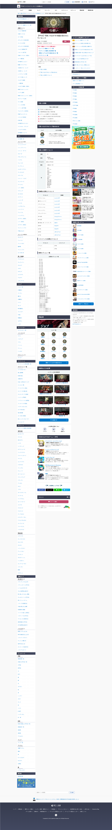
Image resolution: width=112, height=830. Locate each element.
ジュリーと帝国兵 (22, 397)
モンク (19, 305)
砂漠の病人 (20, 375)
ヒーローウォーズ (49, 457)
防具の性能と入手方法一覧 (24, 723)
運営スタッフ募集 (29, 809)
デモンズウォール (22, 156)
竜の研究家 (20, 412)
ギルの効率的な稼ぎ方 (23, 591)
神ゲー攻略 (20, 13)
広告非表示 (77, 2)
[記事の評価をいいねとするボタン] (53, 429)
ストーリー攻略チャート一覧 (46, 48)
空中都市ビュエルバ (22, 61)
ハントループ (21, 422)
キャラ (38, 10)
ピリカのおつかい (22, 369)
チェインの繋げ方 (22, 640)
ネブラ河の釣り (21, 409)
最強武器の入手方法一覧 (80, 61)
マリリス (20, 458)
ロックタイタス (21, 539)
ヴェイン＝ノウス (22, 227)
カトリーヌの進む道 (22, 391)
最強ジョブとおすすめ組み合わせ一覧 (48, 53)
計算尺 (19, 711)
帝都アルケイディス (22, 114)
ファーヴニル (21, 526)
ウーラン (20, 293)
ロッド (19, 702)
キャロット (20, 554)
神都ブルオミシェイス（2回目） (25, 95)
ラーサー (20, 357)
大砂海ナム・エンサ (22, 71)
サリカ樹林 (20, 101)
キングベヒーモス (22, 563)
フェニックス (21, 249)
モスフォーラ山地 (22, 98)
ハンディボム (21, 714)
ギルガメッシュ (21, 557)
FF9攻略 (75, 111)
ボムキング (20, 237)
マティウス (20, 175)
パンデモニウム (21, 206)
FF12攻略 (75, 117)
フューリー (20, 240)
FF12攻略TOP (53, 420)
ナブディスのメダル (22, 406)
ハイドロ (20, 203)
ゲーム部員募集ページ (78, 83)
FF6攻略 (75, 96)
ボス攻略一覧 (21, 138)
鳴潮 (46, 473)
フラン (19, 342)
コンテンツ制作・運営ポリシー (42, 809)
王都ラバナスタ (21, 34)
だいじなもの (21, 757)
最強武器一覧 (21, 658)
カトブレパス (21, 523)
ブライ (19, 489)
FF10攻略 (75, 114)
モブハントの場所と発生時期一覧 (47, 50)
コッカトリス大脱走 (22, 403)
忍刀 (19, 674)
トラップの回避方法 (22, 603)
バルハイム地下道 (22, 52)
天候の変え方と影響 (22, 606)
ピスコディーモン (22, 517)
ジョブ (21, 10)
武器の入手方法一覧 (22, 661)
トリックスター (21, 548)
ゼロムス (20, 271)
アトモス (20, 483)
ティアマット (21, 166)
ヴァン (19, 335)
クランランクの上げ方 (23, 581)
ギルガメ (20, 545)
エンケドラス (21, 461)
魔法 (19, 751)
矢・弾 (19, 717)
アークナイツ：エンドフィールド (53, 441)
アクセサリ (20, 736)
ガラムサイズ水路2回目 (23, 46)
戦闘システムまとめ (22, 631)
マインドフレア (21, 477)
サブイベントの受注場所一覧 (24, 364)
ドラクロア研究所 (22, 117)
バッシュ (20, 345)
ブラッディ (20, 480)
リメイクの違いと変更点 (23, 612)
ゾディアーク (57, 232)
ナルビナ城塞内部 (22, 30)
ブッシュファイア (22, 144)
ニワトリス (20, 536)
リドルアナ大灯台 (22, 129)
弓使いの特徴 (43, 69)
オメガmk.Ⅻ (21, 252)
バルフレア (20, 339)
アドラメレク (21, 259)
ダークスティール (22, 492)
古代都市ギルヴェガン (23, 123)
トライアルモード (22, 650)
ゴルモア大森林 (21, 80)
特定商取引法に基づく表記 (76, 809)
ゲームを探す (29, 811)
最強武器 (82, 10)
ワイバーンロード (22, 455)
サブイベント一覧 (43, 55)
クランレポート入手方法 (23, 585)
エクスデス (20, 274)
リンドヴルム (21, 498)
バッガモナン (21, 560)
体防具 (19, 733)
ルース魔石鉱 (21, 58)
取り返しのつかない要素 (23, 594)
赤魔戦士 (20, 299)
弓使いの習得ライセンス (46, 75)
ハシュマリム (21, 215)
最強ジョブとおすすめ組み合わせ (54, 362)
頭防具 (19, 730)
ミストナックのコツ (22, 637)
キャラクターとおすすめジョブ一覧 (83, 55)
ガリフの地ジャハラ (22, 77)
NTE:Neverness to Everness (53, 465)
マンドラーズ (21, 181)
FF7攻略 (75, 99)
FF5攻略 (75, 93)
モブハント (73, 10)
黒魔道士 (20, 317)
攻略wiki (36, 811)
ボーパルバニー (21, 474)
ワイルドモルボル (22, 520)
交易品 (19, 763)
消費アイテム (21, 748)
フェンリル (20, 212)
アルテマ (56, 225)
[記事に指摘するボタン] (62, 429)
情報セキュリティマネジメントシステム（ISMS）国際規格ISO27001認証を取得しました (57, 799)
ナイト (19, 302)
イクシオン (20, 566)
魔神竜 (19, 246)
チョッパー (20, 470)
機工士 (19, 296)
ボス (56, 10)
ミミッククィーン (22, 147)
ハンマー (20, 695)
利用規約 (53, 809)
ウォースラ (20, 163)
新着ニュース (83, 811)
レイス (19, 443)
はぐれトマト (21, 433)
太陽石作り (20, 378)
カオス (56, 222)
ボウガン (20, 686)
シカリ (19, 324)
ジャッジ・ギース (22, 150)
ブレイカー (20, 311)
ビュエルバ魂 (21, 385)
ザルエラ (20, 265)
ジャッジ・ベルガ (22, 178)
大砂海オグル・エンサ (23, 67)
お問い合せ (86, 809)
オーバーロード (21, 501)
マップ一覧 (20, 742)
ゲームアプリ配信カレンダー (56, 811)
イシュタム (20, 467)
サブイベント (64, 10)
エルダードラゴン (22, 169)
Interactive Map (95, 809)
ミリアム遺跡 (21, 92)
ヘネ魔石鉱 (20, 83)
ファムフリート (58, 216)
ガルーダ (20, 153)
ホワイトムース (21, 449)
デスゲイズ (20, 511)
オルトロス (20, 542)
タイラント (20, 197)
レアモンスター (21, 770)
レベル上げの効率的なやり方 (81, 58)
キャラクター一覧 (22, 330)
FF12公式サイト (76, 74)
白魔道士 (20, 290)
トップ (14, 809)
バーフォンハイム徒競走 (23, 400)
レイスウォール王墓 (22, 74)
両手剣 (19, 668)
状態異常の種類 (21, 609)
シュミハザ (57, 198)
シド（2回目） (21, 221)
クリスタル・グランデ (23, 126)
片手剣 (19, 665)
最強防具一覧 (21, 727)
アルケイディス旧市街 (23, 111)
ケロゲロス (20, 464)
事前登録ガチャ (43, 811)
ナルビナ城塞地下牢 (22, 49)
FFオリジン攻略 (76, 120)
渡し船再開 (20, 372)
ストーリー (47, 10)
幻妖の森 (20, 120)
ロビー (19, 486)
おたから (20, 760)
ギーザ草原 (20, 37)
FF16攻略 (75, 123)
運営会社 (20, 809)
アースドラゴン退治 (22, 388)
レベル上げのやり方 (22, 588)
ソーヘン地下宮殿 (22, 108)
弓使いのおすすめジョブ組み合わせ (48, 72)
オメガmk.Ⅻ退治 (22, 415)
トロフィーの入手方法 (23, 615)
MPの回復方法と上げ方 (23, 634)
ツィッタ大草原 (21, 104)
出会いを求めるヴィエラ (23, 382)
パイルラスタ (21, 529)
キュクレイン (21, 262)
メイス (19, 708)
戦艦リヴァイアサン (22, 64)
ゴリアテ (20, 504)
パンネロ (20, 351)
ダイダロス (20, 193)
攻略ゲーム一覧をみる (83, 303)
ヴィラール (20, 495)
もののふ (20, 320)
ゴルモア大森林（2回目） (24, 86)
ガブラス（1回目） (22, 218)
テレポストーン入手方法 (23, 597)
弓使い (19, 314)
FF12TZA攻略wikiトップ (23, 19)
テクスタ (20, 437)
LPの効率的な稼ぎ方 (22, 625)
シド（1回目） (21, 187)
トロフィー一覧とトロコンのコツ (83, 68)
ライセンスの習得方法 (23, 618)
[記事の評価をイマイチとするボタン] (44, 429)
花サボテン (20, 440)
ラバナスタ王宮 (21, 43)
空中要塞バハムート (22, 132)
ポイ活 (85, 2)
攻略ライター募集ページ (78, 80)
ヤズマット (20, 573)
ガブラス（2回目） (22, 224)
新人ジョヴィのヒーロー (23, 419)
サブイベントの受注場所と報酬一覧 (83, 46)
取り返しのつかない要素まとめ (82, 65)
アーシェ (20, 348)
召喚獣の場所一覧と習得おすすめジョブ (84, 52)
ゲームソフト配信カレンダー (71, 811)
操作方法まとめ (21, 643)
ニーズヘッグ (21, 446)
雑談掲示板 (90, 10)
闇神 (19, 569)
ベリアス (20, 160)
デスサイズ (20, 508)
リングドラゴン (21, 452)
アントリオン (21, 551)
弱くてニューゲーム (22, 600)
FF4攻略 (75, 90)
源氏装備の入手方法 (22, 622)
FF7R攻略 (75, 102)
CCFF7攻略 (75, 105)
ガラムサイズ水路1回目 (23, 40)
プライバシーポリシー (63, 809)
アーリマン (20, 184)
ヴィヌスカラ (21, 172)
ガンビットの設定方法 (23, 646)
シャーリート (21, 209)
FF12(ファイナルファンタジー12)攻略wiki (32, 6)
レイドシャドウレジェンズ (52, 449)
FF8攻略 (75, 108)
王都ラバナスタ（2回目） (24, 55)
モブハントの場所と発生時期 (24, 428)
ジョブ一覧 (20, 287)
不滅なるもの (21, 231)
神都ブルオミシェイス (23, 89)
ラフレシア (20, 190)
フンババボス (21, 243)
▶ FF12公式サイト (77, 324)
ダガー (19, 699)
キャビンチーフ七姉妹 (23, 394)
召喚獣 (30, 10)
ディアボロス (21, 514)
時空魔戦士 (20, 308)
